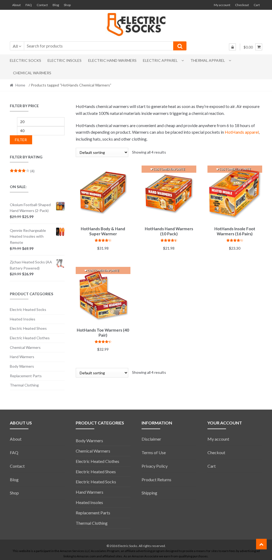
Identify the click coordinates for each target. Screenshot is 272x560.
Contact (42, 5)
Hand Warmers (22, 356)
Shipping (149, 492)
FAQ (29, 5)
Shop (67, 5)
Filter (21, 139)
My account (222, 5)
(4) (22, 171)
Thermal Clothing (24, 385)
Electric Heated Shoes (28, 328)
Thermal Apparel (207, 60)
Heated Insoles (22, 319)
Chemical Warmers (32, 73)
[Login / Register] (232, 47)
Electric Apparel (160, 60)
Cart (257, 5)
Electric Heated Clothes (30, 338)
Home (20, 85)
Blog (56, 5)
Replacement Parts (26, 376)
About (16, 5)
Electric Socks (25, 60)
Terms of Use (154, 452)
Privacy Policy (155, 465)
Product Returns (156, 479)
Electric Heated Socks (28, 309)
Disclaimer (151, 438)
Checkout (242, 5)
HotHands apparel (242, 131)
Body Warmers (22, 366)
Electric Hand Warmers (112, 60)
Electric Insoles (65, 60)
